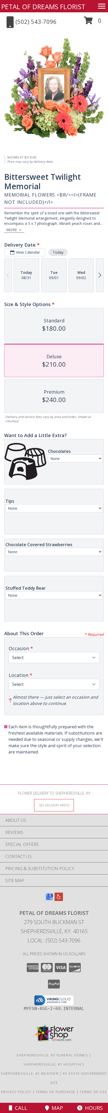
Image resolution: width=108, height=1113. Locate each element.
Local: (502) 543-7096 (54, 940)
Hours (92, 1107)
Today (58, 252)
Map (56, 1107)
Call (19, 1107)
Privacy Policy (16, 1091)
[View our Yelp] (59, 899)
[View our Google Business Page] (49, 899)
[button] (92, 22)
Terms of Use (93, 1091)
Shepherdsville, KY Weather (29, 1073)
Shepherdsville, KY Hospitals (53, 1064)
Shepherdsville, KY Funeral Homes (52, 1055)
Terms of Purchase (55, 1091)
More (11, 229)
